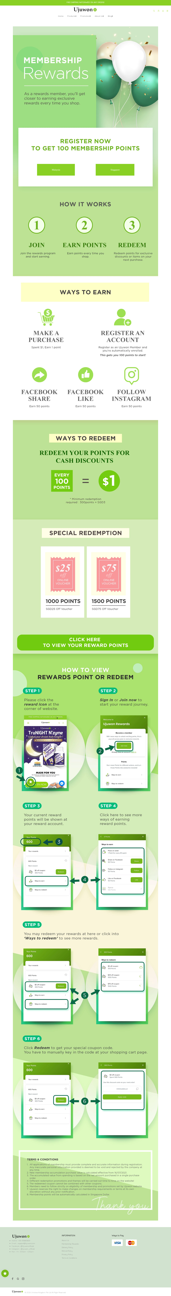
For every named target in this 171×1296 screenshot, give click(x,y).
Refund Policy (67, 1251)
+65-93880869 (24, 1241)
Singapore (115, 169)
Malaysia (56, 169)
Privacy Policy (67, 1254)
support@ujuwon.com (26, 1243)
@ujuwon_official (28, 1249)
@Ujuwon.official (27, 1246)
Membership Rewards (70, 1244)
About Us (65, 1240)
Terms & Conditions (69, 1258)
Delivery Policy (67, 1247)
